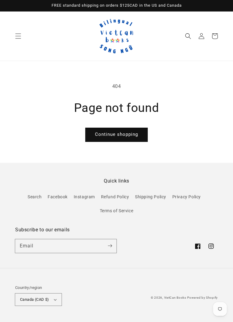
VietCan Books (175, 297)
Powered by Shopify (202, 297)
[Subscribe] (109, 246)
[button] (18, 36)
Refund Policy (115, 196)
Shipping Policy (150, 196)
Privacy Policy (186, 196)
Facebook (58, 196)
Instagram (84, 196)
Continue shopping (116, 134)
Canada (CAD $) (34, 299)
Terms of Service (116, 210)
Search (35, 196)
